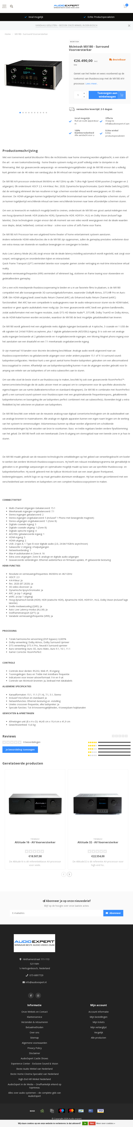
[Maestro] (62, 1110)
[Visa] (101, 1110)
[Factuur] (52, 1110)
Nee (92, 1123)
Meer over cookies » (105, 1123)
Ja (85, 1123)
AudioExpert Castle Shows (34, 1058)
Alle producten (98, 1037)
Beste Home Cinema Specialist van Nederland (34, 1073)
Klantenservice (34, 1016)
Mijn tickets (99, 1022)
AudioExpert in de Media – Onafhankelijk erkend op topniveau (34, 1086)
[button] (20, 112)
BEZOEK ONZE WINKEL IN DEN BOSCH (78, 25)
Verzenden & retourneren (34, 1022)
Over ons (34, 1032)
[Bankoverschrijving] (32, 1110)
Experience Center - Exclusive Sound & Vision (34, 1063)
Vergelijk (98, 1032)
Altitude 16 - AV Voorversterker (35, 842)
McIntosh (74, 42)
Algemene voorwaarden (34, 1042)
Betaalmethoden (34, 1027)
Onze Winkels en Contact (34, 1011)
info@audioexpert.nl (36, 982)
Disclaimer (34, 1053)
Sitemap (34, 1037)
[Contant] (42, 1110)
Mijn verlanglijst (98, 1027)
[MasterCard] (71, 1110)
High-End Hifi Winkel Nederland (34, 1079)
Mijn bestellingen (98, 1016)
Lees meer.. (91, 83)
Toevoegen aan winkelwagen (107, 94)
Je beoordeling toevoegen (20, 749)
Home (8, 34)
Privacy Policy (34, 1048)
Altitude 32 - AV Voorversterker (98, 842)
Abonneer (115, 913)
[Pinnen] (91, 1110)
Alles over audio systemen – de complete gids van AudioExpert (34, 1094)
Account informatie (99, 1011)
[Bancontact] (81, 1110)
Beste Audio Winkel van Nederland (34, 1068)
